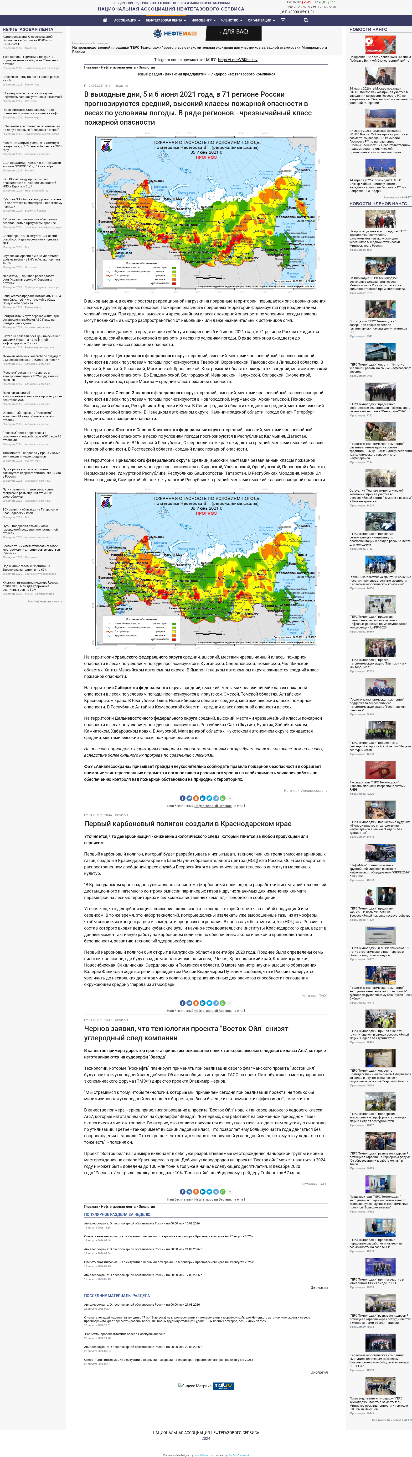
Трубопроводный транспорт (42, 68)
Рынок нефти (33, 117)
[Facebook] (182, 798)
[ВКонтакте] (189, 798)
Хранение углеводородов (40, 573)
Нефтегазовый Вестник (213, 806)
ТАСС (323, 996)
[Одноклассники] (196, 798)
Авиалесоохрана (314, 790)
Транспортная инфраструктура (43, 227)
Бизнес (29, 170)
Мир (27, 247)
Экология (30, 48)
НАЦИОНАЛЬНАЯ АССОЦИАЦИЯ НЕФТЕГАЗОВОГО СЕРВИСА (206, 1432)
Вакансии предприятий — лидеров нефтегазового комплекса (220, 74)
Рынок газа (32, 84)
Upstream (31, 101)
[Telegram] (216, 798)
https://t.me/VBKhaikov (238, 60)
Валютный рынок (35, 210)
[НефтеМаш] (206, 33)
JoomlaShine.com (203, 1455)
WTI (316, 7)
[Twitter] (209, 798)
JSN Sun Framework (238, 1455)
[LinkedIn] (203, 798)
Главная (91, 67)
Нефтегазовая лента (118, 67)
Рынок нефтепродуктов (39, 347)
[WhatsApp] (223, 798)
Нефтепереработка (36, 190)
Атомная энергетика (37, 154)
